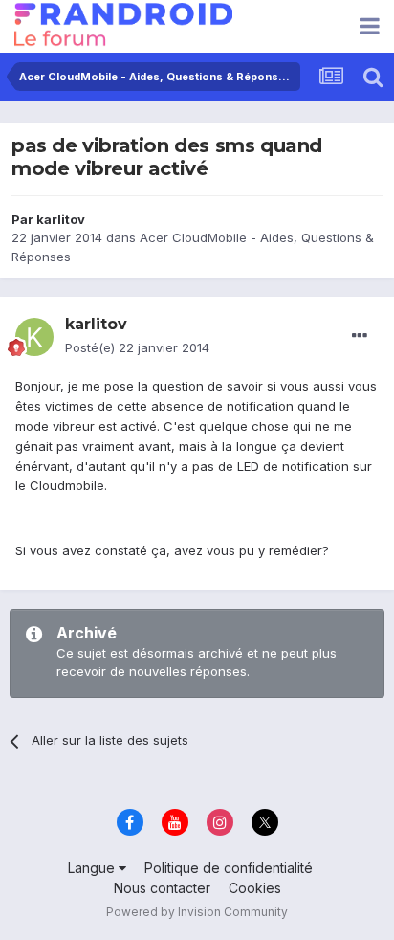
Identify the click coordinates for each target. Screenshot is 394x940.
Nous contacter (162, 888)
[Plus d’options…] (359, 336)
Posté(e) (137, 347)
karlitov (60, 219)
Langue (93, 868)
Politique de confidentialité (228, 868)
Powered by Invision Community (197, 912)
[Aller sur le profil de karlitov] (34, 337)
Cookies (255, 888)
